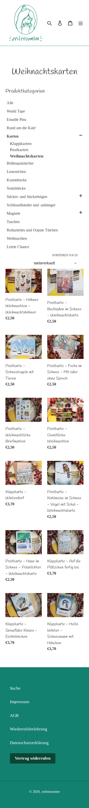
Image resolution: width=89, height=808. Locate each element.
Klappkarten (21, 143)
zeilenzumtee (51, 792)
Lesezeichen (16, 172)
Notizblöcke (16, 188)
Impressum (19, 701)
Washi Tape (16, 111)
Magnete (13, 213)
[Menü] (80, 22)
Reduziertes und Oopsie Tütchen (32, 230)
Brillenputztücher (20, 163)
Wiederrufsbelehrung (28, 729)
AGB (14, 715)
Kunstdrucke (17, 180)
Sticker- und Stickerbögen (27, 197)
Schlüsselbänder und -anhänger (31, 205)
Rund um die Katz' (21, 128)
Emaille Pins (16, 119)
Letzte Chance (18, 247)
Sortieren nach (65, 255)
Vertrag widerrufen (32, 758)
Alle (10, 103)
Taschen (13, 222)
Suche (15, 688)
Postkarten (19, 149)
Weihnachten (17, 238)
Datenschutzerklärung (29, 742)
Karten (13, 136)
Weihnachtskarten (26, 156)
